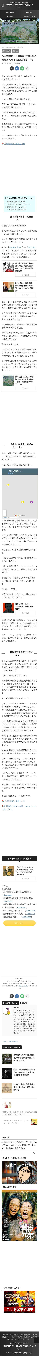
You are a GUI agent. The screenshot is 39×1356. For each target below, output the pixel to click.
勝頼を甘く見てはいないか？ (17, 207)
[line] (22, 68)
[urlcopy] (27, 68)
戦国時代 (5, 1335)
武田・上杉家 (8, 1041)
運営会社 (13, 1339)
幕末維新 (10, 16)
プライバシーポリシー (24, 1339)
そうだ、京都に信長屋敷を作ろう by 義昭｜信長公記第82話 (24, 1087)
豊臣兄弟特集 (9, 12)
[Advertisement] (19, 174)
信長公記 (15, 1041)
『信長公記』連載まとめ (14, 144)
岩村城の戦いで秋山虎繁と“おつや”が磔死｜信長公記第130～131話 (24, 1058)
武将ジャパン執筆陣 (16, 1337)
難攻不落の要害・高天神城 (16, 202)
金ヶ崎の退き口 (15, 247)
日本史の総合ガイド (25, 1335)
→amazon (7, 895)
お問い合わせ (23, 986)
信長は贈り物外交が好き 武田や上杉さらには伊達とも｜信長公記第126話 (24, 1072)
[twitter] (12, 68)
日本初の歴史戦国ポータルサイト (19, 1343)
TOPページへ (18, 923)
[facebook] (17, 68)
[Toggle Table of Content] (30, 198)
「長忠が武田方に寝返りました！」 (19, 204)
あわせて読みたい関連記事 (18, 210)
